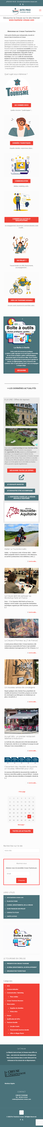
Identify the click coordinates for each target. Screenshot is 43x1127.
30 (14, 813)
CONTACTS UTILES (13, 912)
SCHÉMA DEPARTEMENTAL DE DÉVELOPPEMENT (22, 967)
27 (29, 809)
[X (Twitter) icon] (23, 4)
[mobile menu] (40, 10)
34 (29, 813)
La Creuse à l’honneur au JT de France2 (21, 640)
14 (33, 802)
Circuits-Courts (14, 1026)
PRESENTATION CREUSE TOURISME (18, 963)
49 (33, 820)
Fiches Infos (13, 1011)
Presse (9, 1015)
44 (14, 820)
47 (25, 820)
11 (21, 802)
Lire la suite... (33, 561)
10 (17, 802)
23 (14, 809)
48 (29, 820)
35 (33, 813)
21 (33, 805)
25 (21, 809)
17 (17, 805)
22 (10, 809)
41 (29, 816)
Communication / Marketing (15, 993)
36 (10, 816)
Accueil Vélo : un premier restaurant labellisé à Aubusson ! (19, 737)
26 (25, 809)
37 (14, 816)
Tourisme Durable (12, 1022)
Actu (8, 986)
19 (25, 805)
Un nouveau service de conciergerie (19, 687)
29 (10, 813)
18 (21, 805)
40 (25, 816)
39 (21, 816)
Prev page (22, 791)
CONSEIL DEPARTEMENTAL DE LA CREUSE (20, 905)
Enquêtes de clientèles (16, 1008)
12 (25, 802)
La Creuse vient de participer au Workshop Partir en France (17, 597)
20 (29, 805)
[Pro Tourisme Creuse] (21, 11)
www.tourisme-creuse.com (15, 897)
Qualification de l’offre (13, 1019)
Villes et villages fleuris (17, 1033)
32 (21, 813)
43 (10, 820)
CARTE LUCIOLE (12, 916)
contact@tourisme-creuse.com (28, 1)
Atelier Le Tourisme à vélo (15, 549)
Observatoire (11, 1004)
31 (17, 813)
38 (17, 816)
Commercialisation (12, 989)
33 (25, 813)
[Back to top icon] (21, 1112)
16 (14, 805)
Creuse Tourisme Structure (15, 1000)
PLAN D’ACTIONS (12, 901)
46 (21, 820)
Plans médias (14, 997)
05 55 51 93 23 (12, 1)
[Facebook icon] (20, 4)
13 (29, 802)
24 (17, 809)
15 (10, 805)
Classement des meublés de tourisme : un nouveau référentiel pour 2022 (21, 767)
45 (17, 820)
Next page (21, 824)
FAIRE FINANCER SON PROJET (16, 909)
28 (33, 809)
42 (33, 816)
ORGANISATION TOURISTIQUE (16, 971)
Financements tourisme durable (19, 1030)
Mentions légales (10, 1083)
